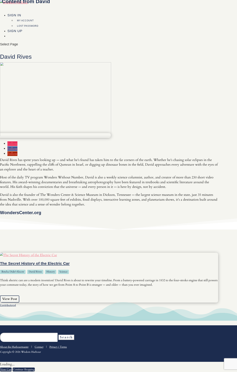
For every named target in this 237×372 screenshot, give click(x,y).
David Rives (35, 271)
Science (63, 271)
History (50, 271)
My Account (25, 20)
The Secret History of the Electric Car (35, 263)
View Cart (5, 369)
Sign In (14, 15)
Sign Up (14, 31)
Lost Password (28, 26)
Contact (39, 347)
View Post (9, 299)
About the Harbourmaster (14, 347)
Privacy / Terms (58, 347)
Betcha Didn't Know (12, 271)
